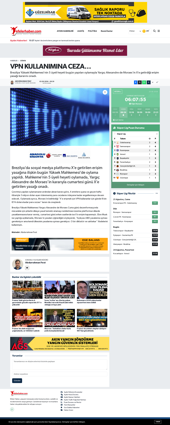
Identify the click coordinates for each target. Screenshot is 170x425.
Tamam (158, 421)
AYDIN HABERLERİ (65, 31)
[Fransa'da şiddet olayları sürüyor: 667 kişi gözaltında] (92, 318)
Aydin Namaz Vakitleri (72, 397)
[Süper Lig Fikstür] (157, 194)
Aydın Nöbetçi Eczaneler (73, 392)
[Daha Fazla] (149, 82)
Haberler (13, 61)
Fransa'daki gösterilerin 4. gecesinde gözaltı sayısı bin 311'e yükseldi (27, 302)
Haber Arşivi (68, 410)
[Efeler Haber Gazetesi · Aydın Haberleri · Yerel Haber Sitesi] (25, 31)
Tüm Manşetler (69, 405)
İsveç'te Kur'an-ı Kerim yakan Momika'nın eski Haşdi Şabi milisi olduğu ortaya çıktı (59, 302)
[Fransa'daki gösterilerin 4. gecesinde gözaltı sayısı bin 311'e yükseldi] (27, 290)
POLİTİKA (92, 31)
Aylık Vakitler (119, 120)
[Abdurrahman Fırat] (17, 264)
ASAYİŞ (80, 31)
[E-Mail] (27, 268)
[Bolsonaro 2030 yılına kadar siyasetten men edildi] (92, 290)
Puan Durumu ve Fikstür (72, 402)
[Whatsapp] (12, 409)
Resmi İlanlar (107, 31)
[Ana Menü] (158, 31)
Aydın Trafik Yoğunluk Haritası (75, 400)
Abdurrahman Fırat (35, 263)
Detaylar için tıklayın (135, 185)
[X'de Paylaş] (140, 82)
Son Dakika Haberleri (72, 407)
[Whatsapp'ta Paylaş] (144, 82)
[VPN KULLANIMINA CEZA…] (59, 117)
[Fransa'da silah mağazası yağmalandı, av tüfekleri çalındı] (27, 318)
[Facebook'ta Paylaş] (135, 82)
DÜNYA (23, 61)
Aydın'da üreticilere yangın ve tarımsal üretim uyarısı (54, 41)
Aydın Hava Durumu (71, 394)
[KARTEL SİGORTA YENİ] (60, 155)
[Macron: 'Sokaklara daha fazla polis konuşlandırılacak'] (60, 318)
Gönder (17, 381)
